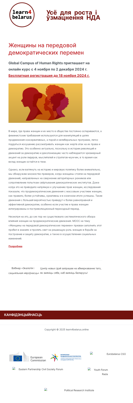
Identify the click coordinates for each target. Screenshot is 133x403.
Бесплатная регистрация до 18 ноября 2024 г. (49, 75)
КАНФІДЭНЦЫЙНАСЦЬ (23, 315)
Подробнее (15, 246)
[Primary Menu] (10, 36)
